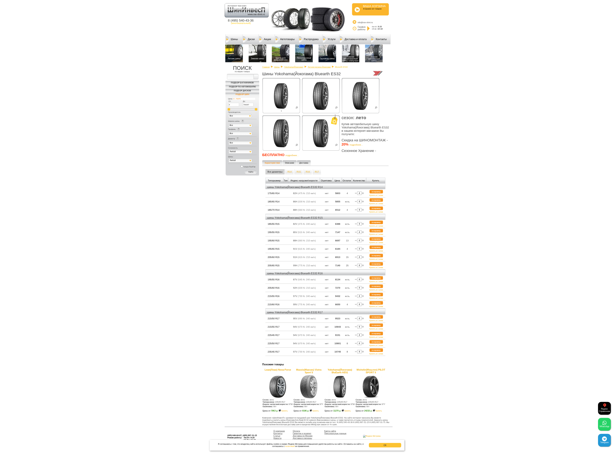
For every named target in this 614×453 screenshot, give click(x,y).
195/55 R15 (273, 232)
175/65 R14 (273, 193)
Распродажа (311, 39)
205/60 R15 (273, 257)
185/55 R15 (273, 224)
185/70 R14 (273, 210)
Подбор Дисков (242, 91)
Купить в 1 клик (376, 195)
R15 (299, 171)
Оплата (296, 431)
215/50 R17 (273, 318)
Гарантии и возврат (302, 433)
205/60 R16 (273, 288)
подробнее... (356, 144)
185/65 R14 (273, 201)
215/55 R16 (273, 296)
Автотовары (287, 39)
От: (229, 101)
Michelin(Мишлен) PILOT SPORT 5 (371, 371)
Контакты (381, 39)
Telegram (604, 442)
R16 (308, 171)
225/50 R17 (273, 343)
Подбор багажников (242, 83)
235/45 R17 (273, 351)
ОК (385, 445)
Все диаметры (275, 171)
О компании (279, 431)
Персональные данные (335, 433)
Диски (251, 39)
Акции (267, 39)
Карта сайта (330, 431)
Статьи (276, 436)
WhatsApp (604, 426)
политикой (290, 446)
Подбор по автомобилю (242, 87)
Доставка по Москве (302, 436)
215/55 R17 (273, 327)
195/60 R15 (273, 240)
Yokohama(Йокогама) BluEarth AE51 (340, 371)
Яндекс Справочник (604, 410)
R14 (289, 171)
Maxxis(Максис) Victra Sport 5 (308, 371)
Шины (234, 39)
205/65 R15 (273, 265)
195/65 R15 (273, 249)
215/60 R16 (273, 304)
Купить (284, 411)
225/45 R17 (273, 335)
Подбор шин (242, 94)
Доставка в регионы (302, 438)
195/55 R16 (273, 279)
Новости (277, 438)
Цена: (230, 99)
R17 (317, 171)
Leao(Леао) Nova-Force (278, 369)
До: (244, 101)
